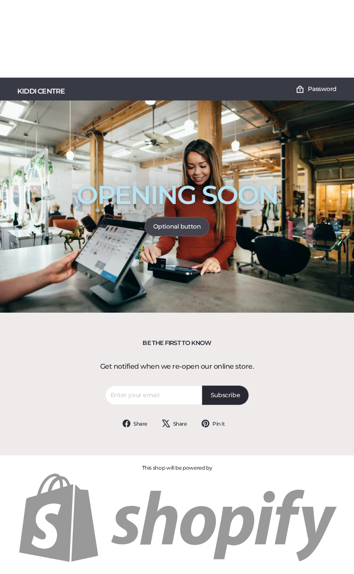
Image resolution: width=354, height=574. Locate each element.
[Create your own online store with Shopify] (177, 561)
